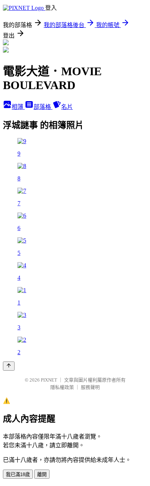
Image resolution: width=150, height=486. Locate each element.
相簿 (18, 107)
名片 (67, 107)
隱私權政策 (62, 387)
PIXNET (49, 380)
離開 (42, 474)
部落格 (42, 107)
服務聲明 (90, 387)
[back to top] (9, 366)
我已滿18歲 (18, 474)
